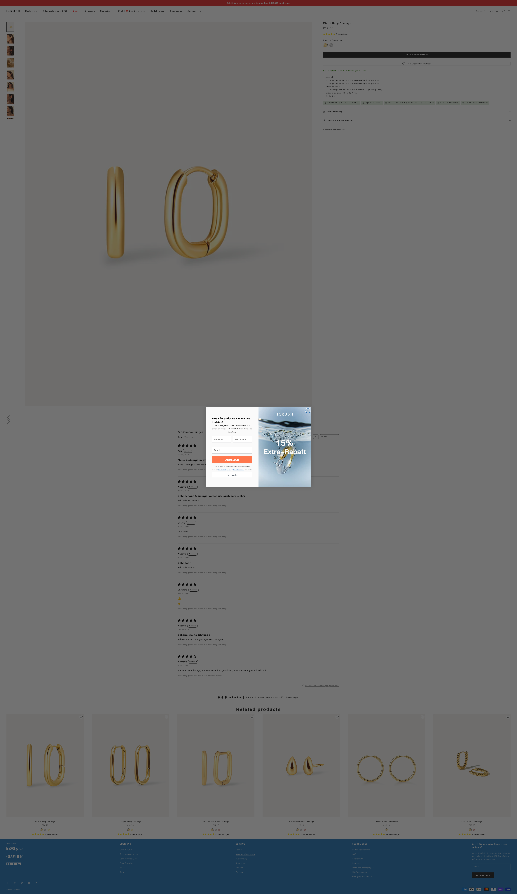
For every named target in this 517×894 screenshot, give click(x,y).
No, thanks (232, 475)
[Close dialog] (308, 410)
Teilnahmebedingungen (224, 470)
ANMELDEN (232, 460)
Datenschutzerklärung (238, 470)
